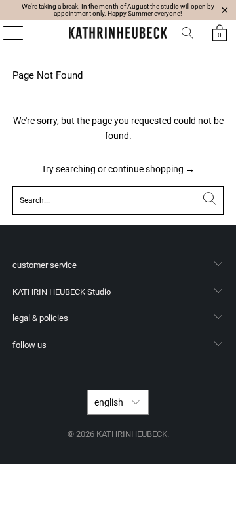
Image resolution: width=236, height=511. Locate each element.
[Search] (187, 33)
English (109, 402)
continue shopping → (151, 169)
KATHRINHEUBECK (131, 434)
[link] (219, 33)
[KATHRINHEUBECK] (118, 33)
